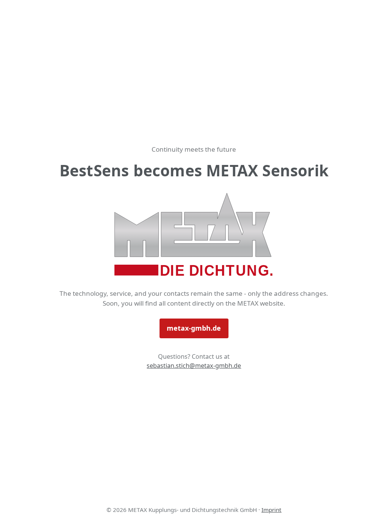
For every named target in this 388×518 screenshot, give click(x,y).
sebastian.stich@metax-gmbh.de (194, 365)
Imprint (271, 509)
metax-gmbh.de (194, 328)
